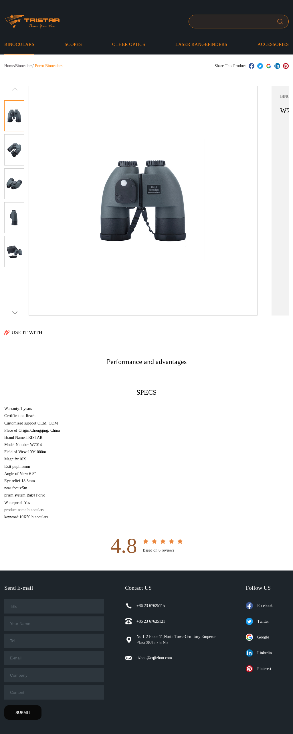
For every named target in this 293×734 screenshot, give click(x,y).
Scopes (73, 44)
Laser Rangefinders (201, 44)
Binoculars (19, 44)
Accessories (273, 44)
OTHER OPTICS (128, 44)
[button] (14, 312)
